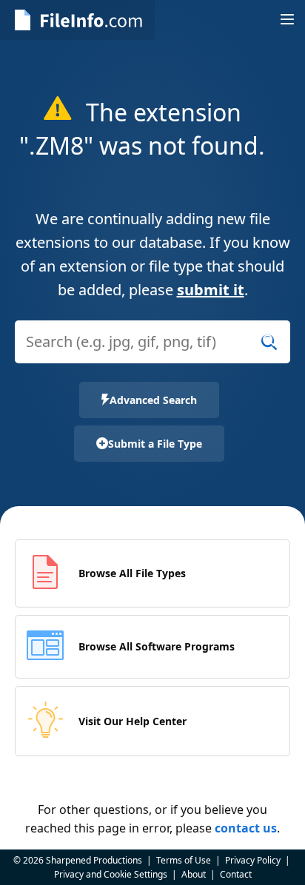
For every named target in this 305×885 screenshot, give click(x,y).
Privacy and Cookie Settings (110, 874)
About (193, 874)
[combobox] (152, 351)
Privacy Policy (253, 860)
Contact (236, 874)
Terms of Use (183, 860)
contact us (246, 828)
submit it (210, 290)
